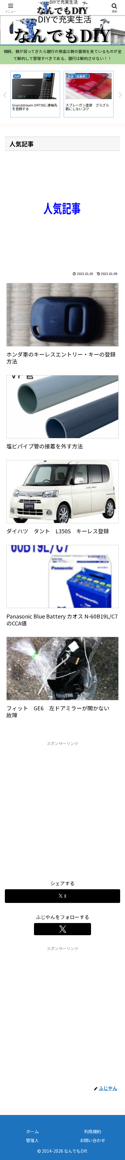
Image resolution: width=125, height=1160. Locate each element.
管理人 (32, 1140)
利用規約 (92, 1131)
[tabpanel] (35, 94)
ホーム (32, 1131)
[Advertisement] (62, 809)
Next (120, 95)
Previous (5, 95)
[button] (112, 914)
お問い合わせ (92, 1140)
